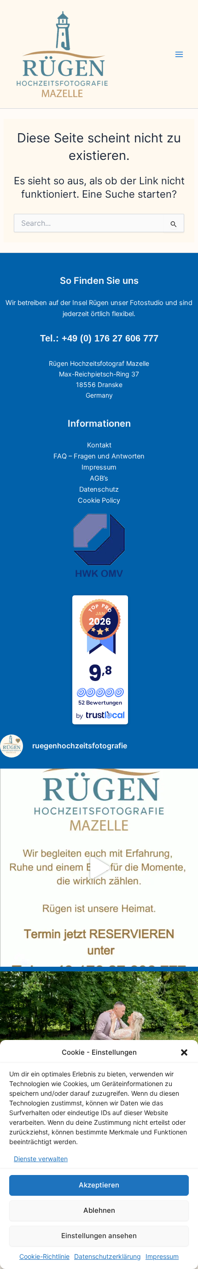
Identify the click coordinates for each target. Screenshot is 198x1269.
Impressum (162, 1256)
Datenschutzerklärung (107, 1256)
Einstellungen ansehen (99, 1235)
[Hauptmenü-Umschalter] (179, 54)
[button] (184, 1052)
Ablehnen (99, 1210)
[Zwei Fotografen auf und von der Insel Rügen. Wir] (99, 868)
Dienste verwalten (41, 1159)
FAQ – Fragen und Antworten (99, 456)
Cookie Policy (99, 500)
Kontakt (99, 445)
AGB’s (99, 478)
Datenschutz (99, 489)
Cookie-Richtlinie (44, 1256)
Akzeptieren (99, 1185)
